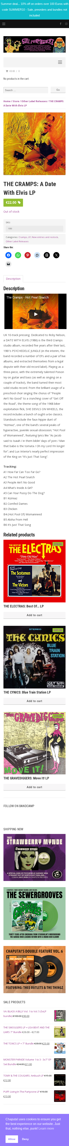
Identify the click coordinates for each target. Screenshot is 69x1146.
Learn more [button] (46, 1128)
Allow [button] (11, 1139)
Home (7, 101)
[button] (61, 117)
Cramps (23, 237)
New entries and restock (45, 237)
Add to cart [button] (34, 615)
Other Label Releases (34, 101)
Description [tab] (13, 279)
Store (16, 101)
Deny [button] (25, 1139)
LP (29, 237)
